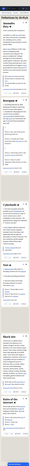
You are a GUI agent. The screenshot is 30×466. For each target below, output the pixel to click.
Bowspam (5, 168)
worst (18, 382)
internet (22, 407)
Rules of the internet (8, 428)
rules (21, 417)
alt (18, 248)
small (4, 359)
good (22, 68)
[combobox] (14, 8)
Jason (25, 65)
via (24, 359)
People (20, 409)
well (23, 411)
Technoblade (17, 211)
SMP (22, 232)
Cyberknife (5, 254)
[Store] (23, 8)
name (10, 119)
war (17, 373)
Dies (12, 424)
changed (12, 248)
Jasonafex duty (7, 89)
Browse (16, 13)
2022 (6, 227)
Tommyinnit (7, 116)
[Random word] (19, 9)
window (22, 271)
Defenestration (9, 269)
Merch (24, 93)
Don (12, 76)
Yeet (4, 300)
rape (24, 373)
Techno (7, 248)
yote (12, 285)
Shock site (5, 388)
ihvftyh (14, 89)
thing (21, 382)
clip (24, 357)
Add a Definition (24, 13)
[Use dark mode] (26, 8)
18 (8, 121)
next (6, 81)
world (8, 384)
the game (19, 141)
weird (9, 49)
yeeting (22, 294)
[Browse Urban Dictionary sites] (4, 8)
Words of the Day (7, 13)
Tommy (12, 155)
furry (17, 35)
